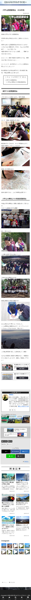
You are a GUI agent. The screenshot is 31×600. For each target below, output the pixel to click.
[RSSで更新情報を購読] (15, 410)
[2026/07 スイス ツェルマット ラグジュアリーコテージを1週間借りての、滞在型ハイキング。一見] (27, 551)
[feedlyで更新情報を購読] (12, 410)
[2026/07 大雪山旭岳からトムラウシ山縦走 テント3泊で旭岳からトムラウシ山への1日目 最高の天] (15, 551)
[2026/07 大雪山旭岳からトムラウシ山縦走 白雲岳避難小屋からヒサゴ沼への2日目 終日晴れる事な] (9, 551)
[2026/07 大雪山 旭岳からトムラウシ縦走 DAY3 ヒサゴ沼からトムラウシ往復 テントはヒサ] (3, 551)
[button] (20, 456)
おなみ (10, 444)
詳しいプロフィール (23, 406)
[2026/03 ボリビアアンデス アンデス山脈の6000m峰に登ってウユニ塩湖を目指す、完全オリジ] (15, 545)
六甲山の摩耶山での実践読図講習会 (16, 82)
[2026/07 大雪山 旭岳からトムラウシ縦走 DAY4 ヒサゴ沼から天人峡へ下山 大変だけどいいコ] (21, 545)
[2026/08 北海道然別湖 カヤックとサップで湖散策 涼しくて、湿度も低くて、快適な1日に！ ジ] (27, 545)
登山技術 (5, 441)
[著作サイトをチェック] (10, 410)
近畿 (11, 441)
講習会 (4, 444)
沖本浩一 (11, 394)
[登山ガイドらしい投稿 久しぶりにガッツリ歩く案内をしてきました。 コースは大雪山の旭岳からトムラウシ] (21, 551)
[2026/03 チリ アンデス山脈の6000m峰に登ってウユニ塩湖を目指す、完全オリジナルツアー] (3, 545)
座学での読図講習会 (11, 80)
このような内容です (13, 77)
